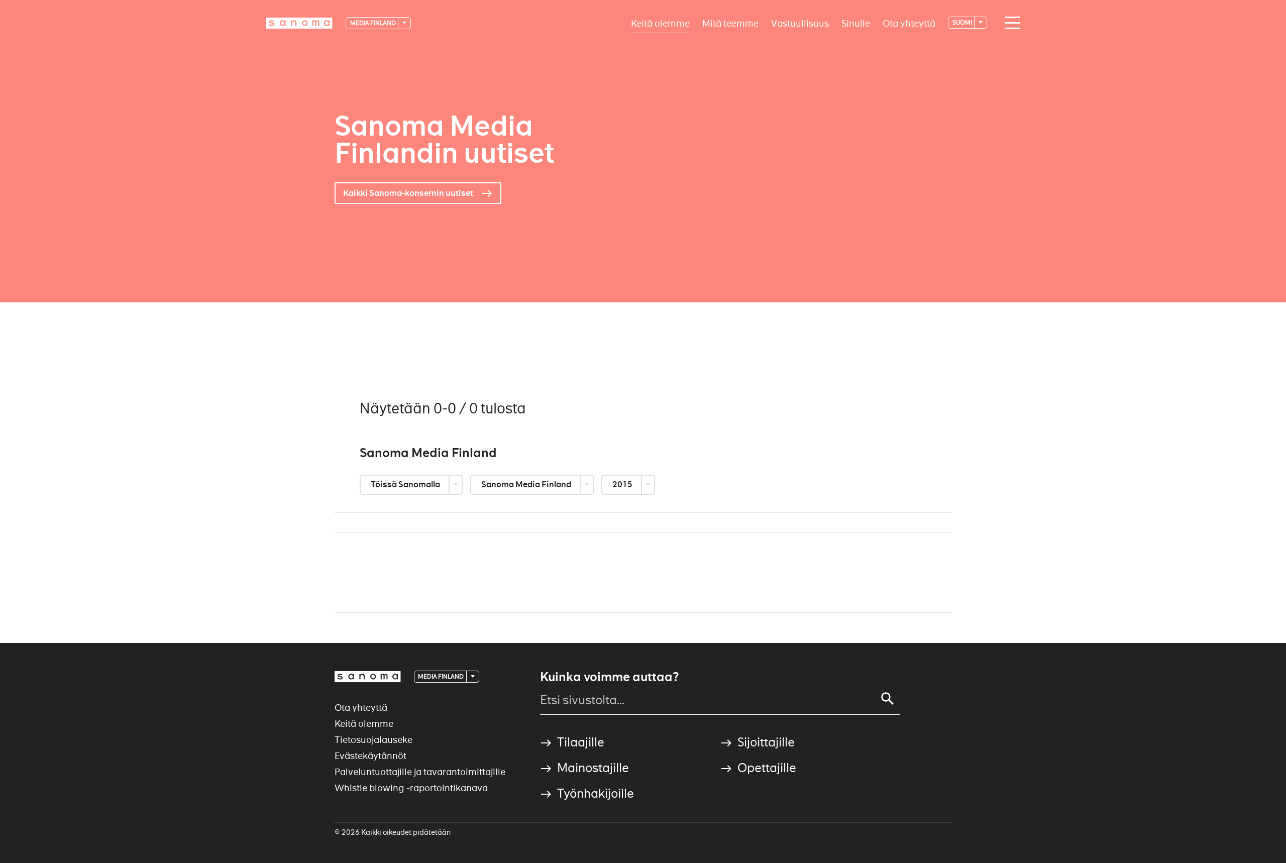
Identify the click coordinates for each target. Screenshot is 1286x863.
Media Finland (373, 23)
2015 (623, 484)
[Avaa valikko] (1010, 23)
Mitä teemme (730, 23)
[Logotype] (368, 676)
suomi (962, 22)
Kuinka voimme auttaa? (609, 677)
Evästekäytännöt (370, 756)
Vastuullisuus (800, 23)
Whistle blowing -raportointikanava (411, 788)
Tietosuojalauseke (373, 739)
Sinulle (855, 23)
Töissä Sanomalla (406, 484)
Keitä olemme (660, 23)
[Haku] (887, 698)
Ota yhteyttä (909, 23)
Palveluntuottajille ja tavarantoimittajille (420, 772)
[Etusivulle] (299, 23)
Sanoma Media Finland (527, 484)
